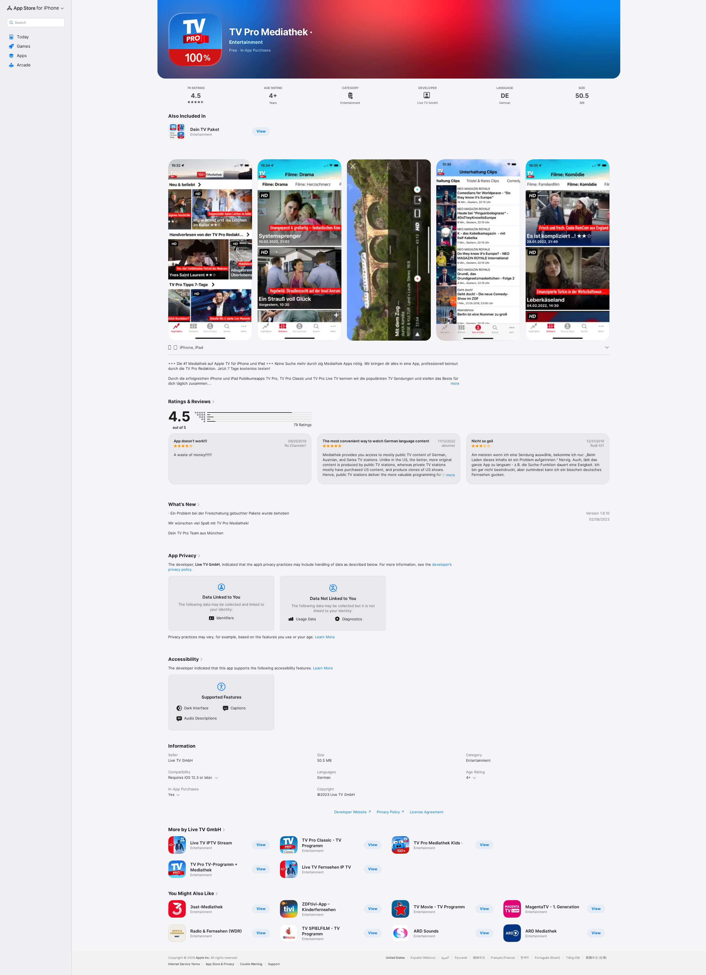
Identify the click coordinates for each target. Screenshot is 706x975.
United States (395, 957)
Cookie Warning (251, 964)
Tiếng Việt (573, 957)
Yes (171, 794)
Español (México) (423, 957)
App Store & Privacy (220, 964)
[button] (35, 37)
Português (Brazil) (547, 957)
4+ (468, 777)
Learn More (325, 637)
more (455, 383)
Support (274, 964)
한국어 (525, 957)
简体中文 (479, 957)
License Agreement (426, 812)
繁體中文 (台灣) (596, 957)
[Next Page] (615, 250)
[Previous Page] (163, 250)
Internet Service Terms (184, 964)
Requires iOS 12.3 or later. (190, 777)
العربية (445, 957)
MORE (450, 475)
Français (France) (503, 957)
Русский (461, 957)
